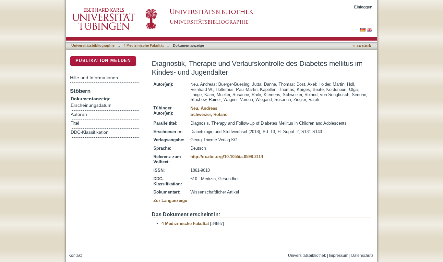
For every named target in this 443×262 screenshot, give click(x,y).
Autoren (79, 114)
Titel (75, 123)
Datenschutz (362, 255)
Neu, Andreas (203, 108)
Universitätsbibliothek (307, 255)
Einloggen (363, 7)
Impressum (338, 255)
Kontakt (75, 255)
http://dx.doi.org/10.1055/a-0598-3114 (226, 156)
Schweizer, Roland (209, 114)
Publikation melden (103, 60)
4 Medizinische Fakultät (144, 45)
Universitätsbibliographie (92, 45)
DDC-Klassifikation (90, 132)
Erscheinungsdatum (91, 105)
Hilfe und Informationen (94, 77)
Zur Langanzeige (170, 200)
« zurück (362, 45)
